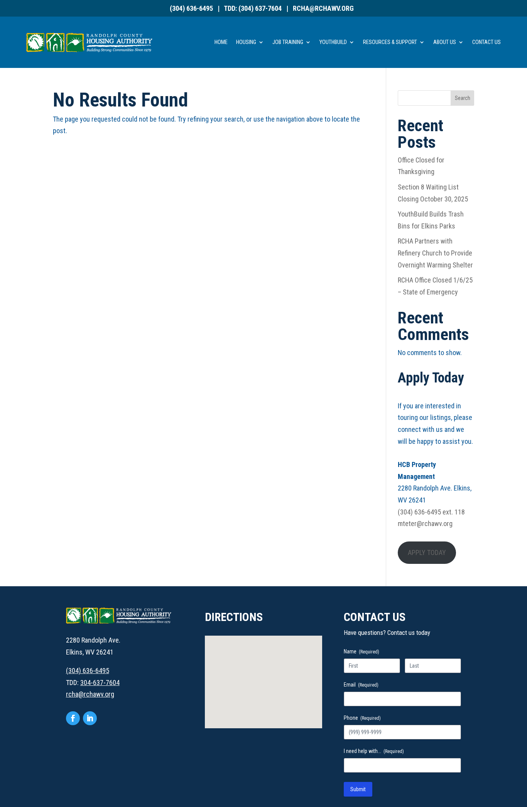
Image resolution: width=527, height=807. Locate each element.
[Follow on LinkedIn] (90, 718)
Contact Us (486, 42)
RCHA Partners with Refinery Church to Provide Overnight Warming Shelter (435, 253)
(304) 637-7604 (260, 8)
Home (221, 42)
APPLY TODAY (427, 552)
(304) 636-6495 (191, 8)
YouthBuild (333, 42)
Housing (246, 42)
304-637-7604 (100, 682)
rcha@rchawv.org (323, 8)
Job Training (287, 42)
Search (462, 98)
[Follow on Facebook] (73, 718)
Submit (358, 789)
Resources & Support (390, 42)
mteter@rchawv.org (425, 523)
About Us (444, 42)
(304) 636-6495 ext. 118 (431, 512)
